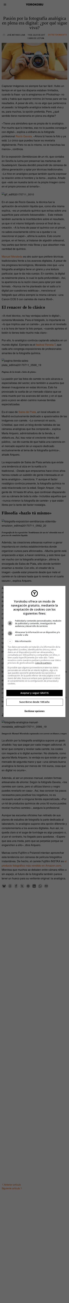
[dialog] (35, 651)
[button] (34, 641)
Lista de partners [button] (43, 662)
